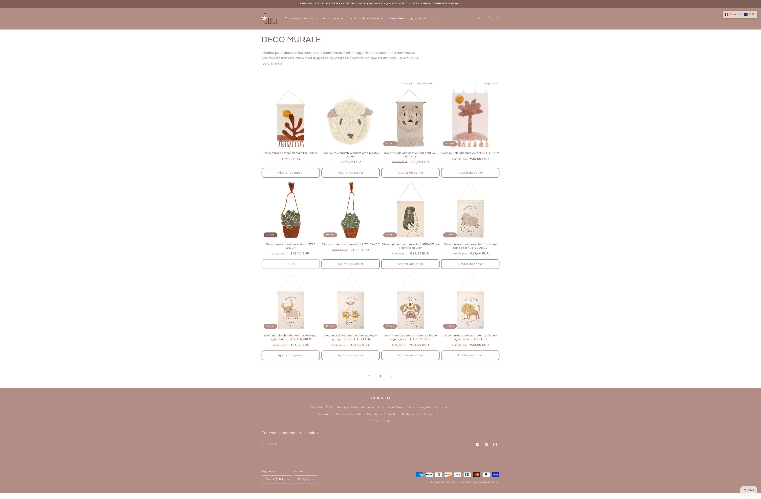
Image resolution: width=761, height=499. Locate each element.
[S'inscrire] (328, 444)
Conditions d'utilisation (382, 414)
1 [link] (370, 376)
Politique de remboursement (421, 414)
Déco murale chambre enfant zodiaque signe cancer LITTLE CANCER (410, 337)
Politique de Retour (391, 407)
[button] (299, 18)
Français (303, 479)
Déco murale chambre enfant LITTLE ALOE (351, 244)
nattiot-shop (445, 482)
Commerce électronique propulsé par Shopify (476, 482)
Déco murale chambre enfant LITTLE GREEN (291, 246)
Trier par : (407, 83)
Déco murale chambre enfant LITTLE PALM (470, 153)
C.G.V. (330, 407)
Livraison (441, 407)
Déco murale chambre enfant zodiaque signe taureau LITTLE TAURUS (290, 337)
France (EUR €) (275, 479)
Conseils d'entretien (349, 414)
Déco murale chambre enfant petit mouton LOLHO (350, 155)
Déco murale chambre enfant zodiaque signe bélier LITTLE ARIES (470, 246)
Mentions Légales (419, 407)
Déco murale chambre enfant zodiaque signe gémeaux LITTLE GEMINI (350, 337)
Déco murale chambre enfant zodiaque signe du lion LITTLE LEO (470, 337)
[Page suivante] (391, 376)
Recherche (324, 414)
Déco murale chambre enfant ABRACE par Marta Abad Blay (410, 246)
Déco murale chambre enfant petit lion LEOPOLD (410, 155)
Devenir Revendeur (380, 421)
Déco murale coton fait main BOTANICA (291, 153)
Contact (316, 407)
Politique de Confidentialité (355, 407)
